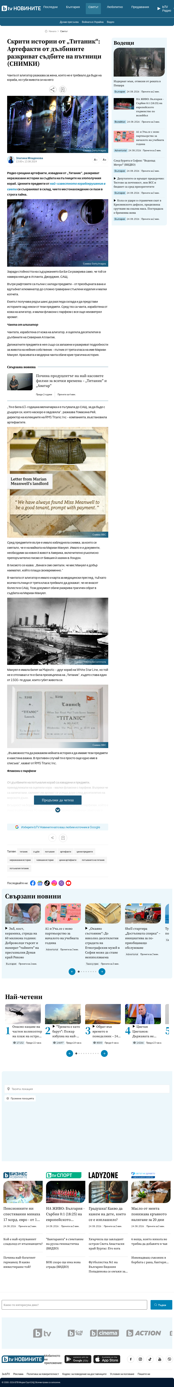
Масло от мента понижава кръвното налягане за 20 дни (149, 1214)
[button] (72, 971)
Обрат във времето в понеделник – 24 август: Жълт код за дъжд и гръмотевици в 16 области (106, 1031)
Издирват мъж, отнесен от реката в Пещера (137, 83)
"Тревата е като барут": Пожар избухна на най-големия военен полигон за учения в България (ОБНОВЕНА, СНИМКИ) (66, 1031)
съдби (36, 851)
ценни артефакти (67, 860)
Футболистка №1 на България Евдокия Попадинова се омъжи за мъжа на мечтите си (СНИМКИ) (107, 1267)
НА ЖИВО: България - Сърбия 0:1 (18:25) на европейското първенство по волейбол (150, 107)
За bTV (6, 1373)
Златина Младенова (29, 158)
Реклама (18, 1373)
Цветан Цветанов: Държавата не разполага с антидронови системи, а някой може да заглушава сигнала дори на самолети (147, 1031)
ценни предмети (85, 851)
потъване (50, 851)
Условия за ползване (122, 1373)
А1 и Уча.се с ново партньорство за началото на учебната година (150, 138)
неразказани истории (20, 860)
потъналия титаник (19, 868)
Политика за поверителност (43, 1373)
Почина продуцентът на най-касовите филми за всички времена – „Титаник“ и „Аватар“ (71, 380)
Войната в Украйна (92, 21)
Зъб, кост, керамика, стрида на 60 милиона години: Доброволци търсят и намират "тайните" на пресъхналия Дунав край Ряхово (22, 942)
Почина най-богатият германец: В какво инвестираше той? (19, 1262)
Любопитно (115, 7)
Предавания (140, 7)
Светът (93, 7)
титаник (24, 851)
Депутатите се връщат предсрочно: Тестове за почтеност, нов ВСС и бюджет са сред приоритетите (139, 182)
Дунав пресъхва (69, 21)
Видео (110, 21)
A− (96, 159)
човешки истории (45, 860)
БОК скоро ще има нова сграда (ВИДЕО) (63, 1264)
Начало (52, 31)
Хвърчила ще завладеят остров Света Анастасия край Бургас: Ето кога (106, 1243)
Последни (50, 7)
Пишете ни (144, 1373)
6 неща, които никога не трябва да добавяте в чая (149, 1241)
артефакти (65, 851)
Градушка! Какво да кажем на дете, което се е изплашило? (107, 1214)
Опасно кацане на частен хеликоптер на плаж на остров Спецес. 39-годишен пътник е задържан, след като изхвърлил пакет (27, 1031)
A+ (104, 159)
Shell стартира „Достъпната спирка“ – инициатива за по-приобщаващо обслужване (142, 938)
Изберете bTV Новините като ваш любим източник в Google (60, 827)
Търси (162, 1305)
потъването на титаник (93, 860)
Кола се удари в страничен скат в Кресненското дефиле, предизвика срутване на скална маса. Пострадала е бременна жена (138, 206)
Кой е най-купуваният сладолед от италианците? (23, 1241)
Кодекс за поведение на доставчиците (84, 1373)
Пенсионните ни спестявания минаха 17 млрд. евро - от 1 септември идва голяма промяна (21, 1214)
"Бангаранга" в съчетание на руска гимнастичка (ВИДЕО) (64, 1243)
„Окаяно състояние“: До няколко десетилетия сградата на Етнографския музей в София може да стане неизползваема (102, 942)
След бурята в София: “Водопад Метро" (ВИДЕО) (134, 162)
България (73, 7)
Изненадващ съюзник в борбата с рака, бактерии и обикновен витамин (149, 1259)
